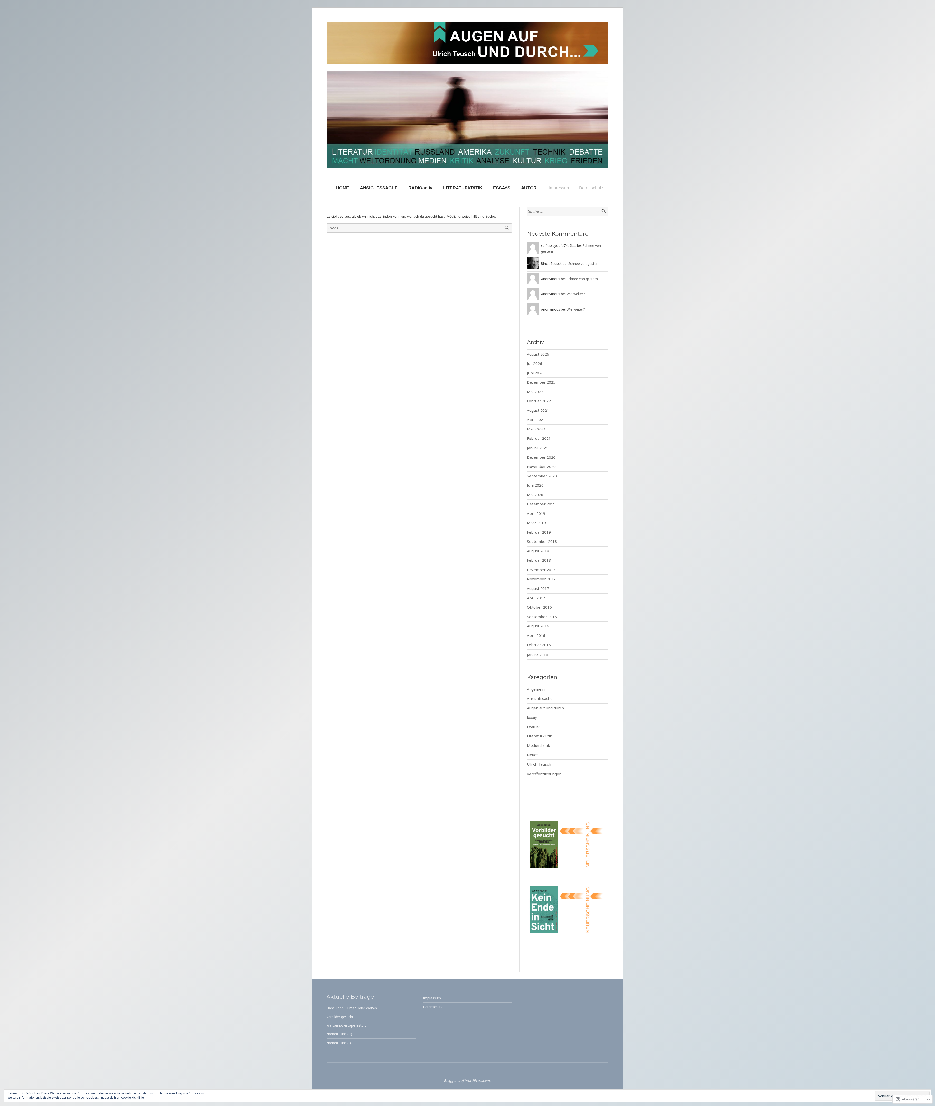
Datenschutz (591, 187)
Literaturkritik (539, 735)
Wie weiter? (576, 294)
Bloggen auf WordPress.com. (467, 1080)
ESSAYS (501, 187)
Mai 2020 (535, 494)
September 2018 (542, 541)
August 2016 (538, 625)
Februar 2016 (539, 644)
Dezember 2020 (541, 457)
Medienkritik (538, 745)
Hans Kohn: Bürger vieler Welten (352, 1008)
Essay (532, 717)
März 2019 (536, 522)
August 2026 (538, 354)
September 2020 (542, 476)
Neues (532, 754)
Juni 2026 (535, 372)
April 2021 (536, 419)
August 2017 (538, 588)
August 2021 (538, 410)
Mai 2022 (535, 391)
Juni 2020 (535, 485)
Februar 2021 (539, 438)
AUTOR (529, 187)
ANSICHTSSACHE (379, 187)
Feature (534, 726)
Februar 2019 (539, 532)
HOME (342, 187)
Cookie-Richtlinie (132, 1098)
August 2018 (538, 550)
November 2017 (541, 578)
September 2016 (542, 616)
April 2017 (536, 597)
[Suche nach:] (419, 228)
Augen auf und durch (545, 707)
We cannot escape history (346, 1025)
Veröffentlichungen (544, 773)
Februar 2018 (539, 560)
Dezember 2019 (541, 504)
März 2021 (536, 429)
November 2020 (541, 466)
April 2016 (536, 635)
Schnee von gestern (583, 263)
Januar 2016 (537, 654)
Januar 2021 (537, 447)
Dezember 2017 (541, 569)
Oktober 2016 (539, 607)
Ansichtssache (539, 698)
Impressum (559, 187)
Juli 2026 (534, 363)
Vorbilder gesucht (340, 1017)
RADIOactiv (420, 187)
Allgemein (536, 689)
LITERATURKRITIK (462, 187)
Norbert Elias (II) (339, 1034)
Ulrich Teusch (539, 764)
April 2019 (536, 513)
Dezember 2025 (541, 382)
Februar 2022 (539, 400)
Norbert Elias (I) (339, 1043)
